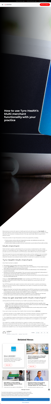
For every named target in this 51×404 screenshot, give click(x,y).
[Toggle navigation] (2, 4)
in (41, 332)
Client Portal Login (20, 1)
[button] (49, 389)
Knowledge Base (43, 1)
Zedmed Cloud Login (32, 1)
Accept (25, 399)
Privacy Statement (25, 402)
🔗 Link (37, 332)
